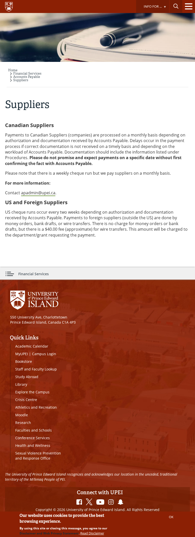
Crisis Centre (26, 399)
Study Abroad (26, 376)
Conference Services (32, 437)
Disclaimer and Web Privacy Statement (49, 533)
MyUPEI (21, 353)
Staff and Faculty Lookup (36, 369)
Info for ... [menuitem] (148, 8)
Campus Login (44, 353)
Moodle (21, 414)
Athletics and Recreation (36, 407)
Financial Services (27, 73)
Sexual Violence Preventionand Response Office (38, 456)
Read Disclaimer (92, 533)
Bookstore (23, 361)
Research (23, 422)
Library (21, 384)
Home (13, 70)
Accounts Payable (26, 77)
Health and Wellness (32, 445)
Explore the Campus (32, 392)
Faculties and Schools (33, 430)
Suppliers (20, 80)
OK (171, 517)
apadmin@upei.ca (38, 193)
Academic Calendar (31, 346)
